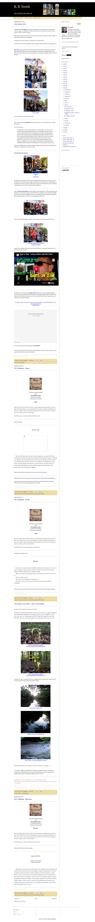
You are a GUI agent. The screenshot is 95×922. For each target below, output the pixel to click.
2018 (64, 81)
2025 (64, 66)
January (66, 125)
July (65, 100)
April (65, 118)
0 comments (30, 491)
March (65, 120)
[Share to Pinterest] (41, 360)
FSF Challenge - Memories (23, 799)
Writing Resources (37, 17)
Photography (26, 793)
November (66, 92)
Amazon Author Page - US (68, 141)
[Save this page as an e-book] (64, 55)
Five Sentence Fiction (25, 493)
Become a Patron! (65, 58)
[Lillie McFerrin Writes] (36, 389)
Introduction (20, 17)
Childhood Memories (35, 862)
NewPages (65, 144)
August (66, 98)
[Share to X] (39, 360)
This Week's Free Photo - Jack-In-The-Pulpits (29, 604)
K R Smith (22, 6)
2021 (64, 74)
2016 (64, 85)
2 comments (30, 360)
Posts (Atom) (22, 901)
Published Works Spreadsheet (69, 146)
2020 (64, 77)
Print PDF (66, 51)
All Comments (18, 914)
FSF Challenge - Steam (22, 368)
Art (18, 362)
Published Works (28, 17)
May (65, 105)
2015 (64, 87)
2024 (64, 68)
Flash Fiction (32, 493)
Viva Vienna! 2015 (20, 24)
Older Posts (54, 898)
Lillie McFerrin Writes (36, 397)
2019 (64, 79)
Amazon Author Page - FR (68, 137)
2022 (64, 72)
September (66, 96)
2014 (64, 127)
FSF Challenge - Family (22, 499)
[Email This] (36, 360)
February (66, 123)
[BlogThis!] (37, 360)
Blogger (54, 919)
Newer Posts (17, 898)
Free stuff (21, 793)
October (66, 94)
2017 (64, 83)
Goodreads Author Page (68, 143)
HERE (32, 116)
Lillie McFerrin (38, 493)
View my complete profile (67, 38)
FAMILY (38, 483)
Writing (42, 493)
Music (23, 362)
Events (20, 362)
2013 (64, 130)
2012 (64, 132)
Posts (16, 912)
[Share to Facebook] (40, 360)
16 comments (30, 893)
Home (15, 17)
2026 (64, 64)
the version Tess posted (35, 472)
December (66, 89)
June (65, 102)
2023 (64, 70)
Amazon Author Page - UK (68, 139)
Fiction (19, 493)
